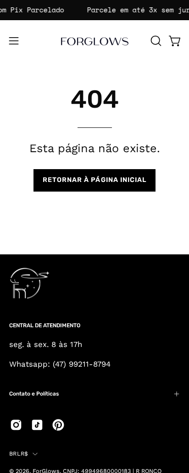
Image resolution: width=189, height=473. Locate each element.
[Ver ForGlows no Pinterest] (58, 425)
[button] (155, 40)
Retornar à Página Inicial (95, 180)
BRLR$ (18, 453)
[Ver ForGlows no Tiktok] (37, 425)
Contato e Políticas (34, 393)
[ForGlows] (94, 41)
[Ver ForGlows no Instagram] (16, 425)
